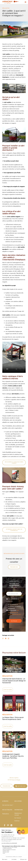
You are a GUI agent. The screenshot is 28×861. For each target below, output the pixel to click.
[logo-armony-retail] (10, 1)
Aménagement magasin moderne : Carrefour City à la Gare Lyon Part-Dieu (12, 756)
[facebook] (3, 638)
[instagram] (8, 638)
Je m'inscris (14, 621)
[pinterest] (8, 825)
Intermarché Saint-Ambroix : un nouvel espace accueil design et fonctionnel (14, 681)
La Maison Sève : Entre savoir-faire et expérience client (13, 718)
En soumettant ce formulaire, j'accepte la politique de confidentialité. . (14, 610)
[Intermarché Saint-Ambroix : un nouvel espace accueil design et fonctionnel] (14, 657)
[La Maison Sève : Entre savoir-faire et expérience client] (14, 695)
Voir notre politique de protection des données (14, 612)
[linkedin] (5, 638)
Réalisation (5, 8)
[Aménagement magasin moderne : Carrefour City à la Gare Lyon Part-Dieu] (14, 732)
